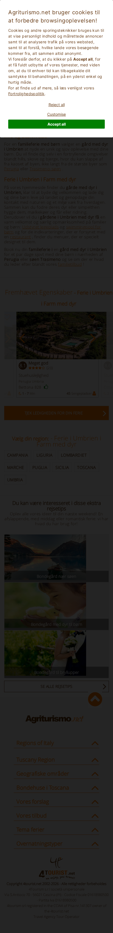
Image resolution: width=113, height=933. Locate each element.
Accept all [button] (56, 124)
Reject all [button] (57, 104)
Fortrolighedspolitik (26, 93)
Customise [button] (56, 114)
